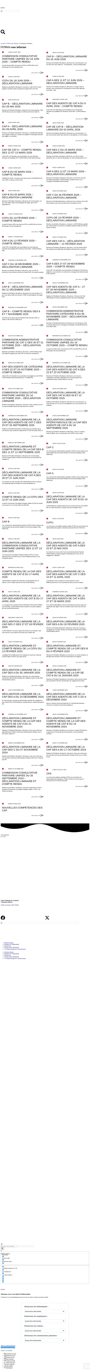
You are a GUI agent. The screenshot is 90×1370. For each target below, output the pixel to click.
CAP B (5, 521)
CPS (48, 773)
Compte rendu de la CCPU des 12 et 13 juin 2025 (22, 498)
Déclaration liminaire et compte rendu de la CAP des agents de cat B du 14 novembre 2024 (66, 722)
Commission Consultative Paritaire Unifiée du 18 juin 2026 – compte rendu (20, 59)
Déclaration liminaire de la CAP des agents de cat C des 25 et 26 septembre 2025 (21, 422)
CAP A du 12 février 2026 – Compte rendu (19, 242)
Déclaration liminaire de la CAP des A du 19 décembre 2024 (23, 695)
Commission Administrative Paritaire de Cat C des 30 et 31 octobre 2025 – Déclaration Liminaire (22, 343)
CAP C (50, 447)
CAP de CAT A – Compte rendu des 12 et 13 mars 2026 (21, 151)
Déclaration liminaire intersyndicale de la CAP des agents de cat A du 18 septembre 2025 (66, 423)
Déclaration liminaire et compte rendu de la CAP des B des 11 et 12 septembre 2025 (23, 449)
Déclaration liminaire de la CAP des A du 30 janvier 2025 (21, 671)
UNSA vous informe (12, 43)
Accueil (3, 43)
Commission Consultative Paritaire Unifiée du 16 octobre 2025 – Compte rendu (67, 342)
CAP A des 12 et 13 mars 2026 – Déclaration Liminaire (66, 173)
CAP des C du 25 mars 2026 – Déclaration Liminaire (65, 151)
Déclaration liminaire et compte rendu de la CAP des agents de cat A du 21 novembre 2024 (21, 722)
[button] (8, 1347)
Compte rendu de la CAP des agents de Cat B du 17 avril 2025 (21, 574)
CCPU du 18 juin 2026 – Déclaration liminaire (17, 82)
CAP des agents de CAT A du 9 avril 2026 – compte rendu (66, 105)
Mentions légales (9, 943)
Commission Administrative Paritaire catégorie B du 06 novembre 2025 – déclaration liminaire (66, 315)
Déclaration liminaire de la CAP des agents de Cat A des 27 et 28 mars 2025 (65, 598)
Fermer (3, 1289)
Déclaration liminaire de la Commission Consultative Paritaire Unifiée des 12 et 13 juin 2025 (22, 547)
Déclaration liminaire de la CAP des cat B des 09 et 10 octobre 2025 (65, 395)
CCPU (49, 522)
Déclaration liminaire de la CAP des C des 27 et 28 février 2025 (22, 624)
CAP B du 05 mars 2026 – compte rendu (17, 173)
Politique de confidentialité (11, 944)
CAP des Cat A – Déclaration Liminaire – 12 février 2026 (65, 242)
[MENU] (3, 4)
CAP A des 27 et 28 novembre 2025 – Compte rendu (65, 265)
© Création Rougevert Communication (15, 949)
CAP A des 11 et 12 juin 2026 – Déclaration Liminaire (65, 81)
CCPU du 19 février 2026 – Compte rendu (19, 219)
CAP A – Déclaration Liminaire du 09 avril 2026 (22, 128)
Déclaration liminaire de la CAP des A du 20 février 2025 (65, 623)
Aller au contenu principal (8, 1346)
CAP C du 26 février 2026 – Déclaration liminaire (63, 196)
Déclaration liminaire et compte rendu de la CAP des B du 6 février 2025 (67, 648)
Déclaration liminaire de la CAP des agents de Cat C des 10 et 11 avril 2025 (66, 574)
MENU (3, 8)
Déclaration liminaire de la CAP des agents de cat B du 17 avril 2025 (22, 598)
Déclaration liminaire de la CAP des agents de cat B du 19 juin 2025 (66, 499)
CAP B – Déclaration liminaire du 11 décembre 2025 (22, 288)
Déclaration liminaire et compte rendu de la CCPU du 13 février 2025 (22, 648)
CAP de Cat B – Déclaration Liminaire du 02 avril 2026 (64, 128)
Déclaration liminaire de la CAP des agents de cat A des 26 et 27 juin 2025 (21, 475)
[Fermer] (3, 1286)
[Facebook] (3, 918)
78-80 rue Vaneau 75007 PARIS (10, 905)
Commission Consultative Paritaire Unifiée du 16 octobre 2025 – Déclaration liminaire (21, 396)
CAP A (50, 473)
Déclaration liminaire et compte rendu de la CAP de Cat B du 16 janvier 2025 (65, 673)
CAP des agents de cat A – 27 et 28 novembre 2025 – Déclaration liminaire (65, 289)
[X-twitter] (47, 918)
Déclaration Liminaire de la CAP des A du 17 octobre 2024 (66, 748)
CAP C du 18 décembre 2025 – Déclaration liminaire (21, 265)
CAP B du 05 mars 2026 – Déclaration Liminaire (17, 196)
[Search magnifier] (2, 1248)
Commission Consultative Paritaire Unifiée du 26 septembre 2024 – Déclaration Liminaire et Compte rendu (19, 778)
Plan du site (7, 946)
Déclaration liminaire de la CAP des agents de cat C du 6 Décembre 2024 (66, 697)
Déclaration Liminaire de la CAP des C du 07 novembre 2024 (21, 749)
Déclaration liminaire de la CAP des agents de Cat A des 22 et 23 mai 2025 (65, 545)
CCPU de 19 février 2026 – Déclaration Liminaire (63, 219)
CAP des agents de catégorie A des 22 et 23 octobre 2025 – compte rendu (22, 369)
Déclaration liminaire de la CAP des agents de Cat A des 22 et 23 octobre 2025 (65, 369)
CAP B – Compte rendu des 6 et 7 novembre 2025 (21, 313)
